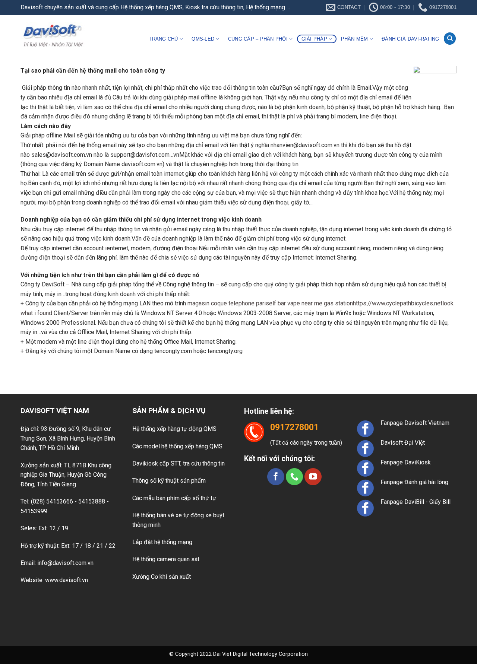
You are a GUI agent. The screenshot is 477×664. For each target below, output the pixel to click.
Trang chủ (163, 39)
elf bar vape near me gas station (311, 303)
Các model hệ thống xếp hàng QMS (177, 446)
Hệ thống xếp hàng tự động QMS (174, 428)
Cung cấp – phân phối (258, 39)
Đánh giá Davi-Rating (410, 39)
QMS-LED (203, 39)
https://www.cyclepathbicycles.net (397, 303)
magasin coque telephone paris (228, 303)
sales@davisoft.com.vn (61, 154)
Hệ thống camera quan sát (165, 559)
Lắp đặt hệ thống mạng (162, 542)
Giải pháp (314, 39)
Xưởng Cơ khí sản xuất (161, 576)
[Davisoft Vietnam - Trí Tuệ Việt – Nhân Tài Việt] (52, 34)
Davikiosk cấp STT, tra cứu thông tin (178, 463)
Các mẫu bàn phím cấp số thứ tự (174, 498)
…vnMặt (180, 154)
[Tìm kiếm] (450, 38)
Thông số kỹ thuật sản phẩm (169, 480)
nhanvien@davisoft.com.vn (305, 145)
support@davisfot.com (140, 154)
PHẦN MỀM (354, 39)
